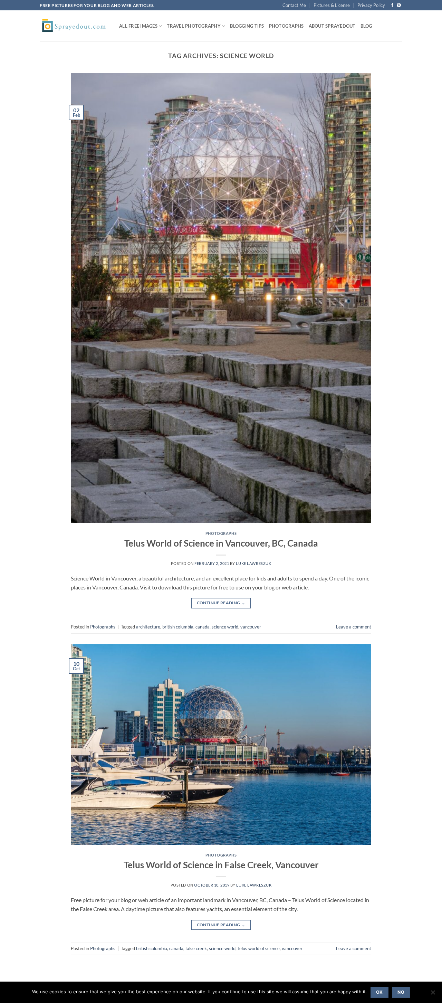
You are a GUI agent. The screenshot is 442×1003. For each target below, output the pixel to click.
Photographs (286, 26)
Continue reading (221, 602)
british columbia (177, 627)
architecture (148, 627)
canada (202, 627)
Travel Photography (194, 26)
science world (225, 627)
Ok (379, 992)
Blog (366, 26)
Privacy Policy (371, 5)
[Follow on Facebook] (392, 5)
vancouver (250, 627)
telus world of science (259, 948)
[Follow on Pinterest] (399, 5)
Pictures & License (332, 5)
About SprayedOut (332, 26)
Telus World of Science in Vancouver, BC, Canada (221, 543)
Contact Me (294, 5)
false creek (196, 948)
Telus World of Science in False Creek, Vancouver (221, 865)
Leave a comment (353, 627)
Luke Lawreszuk (253, 563)
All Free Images (138, 26)
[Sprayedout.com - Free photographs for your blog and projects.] (74, 26)
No (400, 992)
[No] (433, 994)
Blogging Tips (247, 26)
